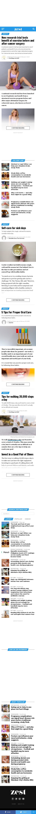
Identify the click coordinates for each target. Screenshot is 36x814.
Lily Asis (11, 322)
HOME (14, 804)
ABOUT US (21, 804)
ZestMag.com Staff (14, 58)
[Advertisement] (18, 13)
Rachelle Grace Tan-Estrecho (16, 238)
